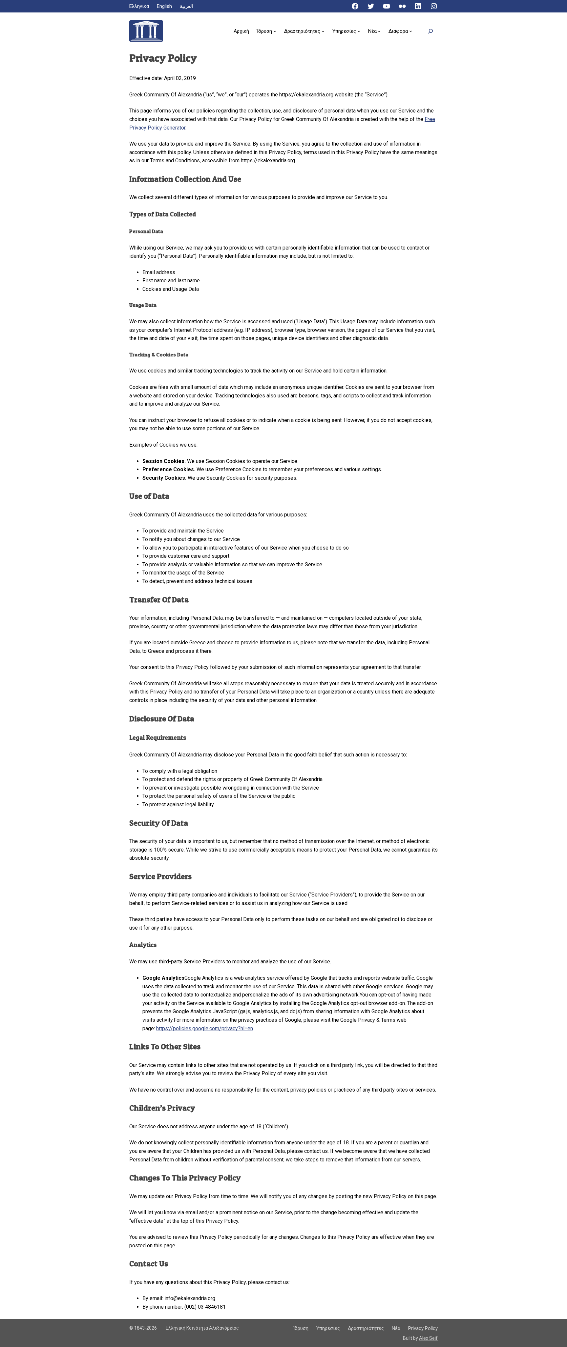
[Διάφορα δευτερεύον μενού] (410, 31)
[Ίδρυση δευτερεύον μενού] (274, 31)
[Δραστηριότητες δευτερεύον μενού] (323, 31)
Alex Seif (428, 1338)
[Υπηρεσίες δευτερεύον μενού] (358, 31)
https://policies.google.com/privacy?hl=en (204, 1028)
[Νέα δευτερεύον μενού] (379, 31)
